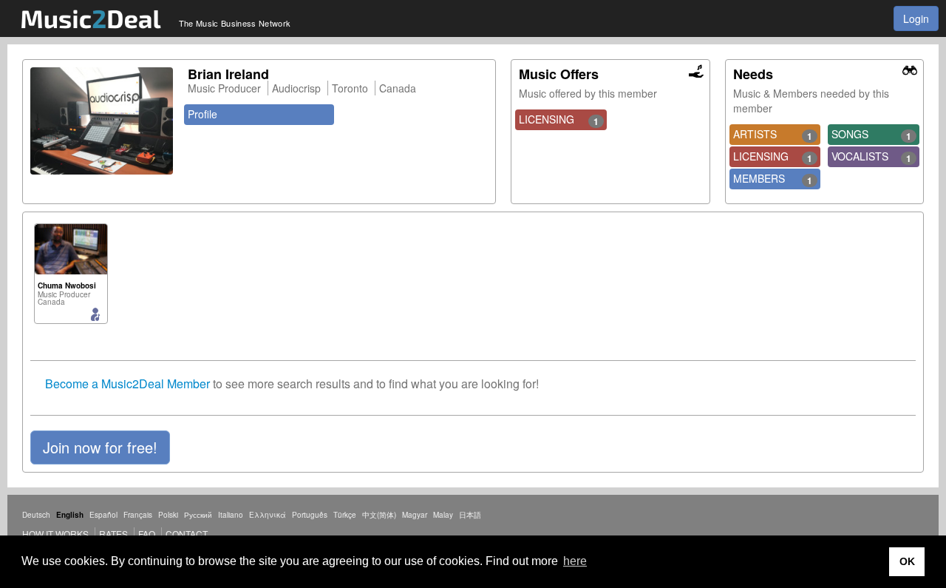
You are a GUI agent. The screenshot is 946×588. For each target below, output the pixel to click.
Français (137, 515)
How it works (55, 533)
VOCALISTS (871, 157)
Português (309, 515)
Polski (168, 515)
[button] (100, 447)
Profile (202, 114)
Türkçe (344, 515)
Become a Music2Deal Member (127, 383)
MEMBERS (773, 179)
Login (916, 18)
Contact (187, 533)
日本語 (470, 515)
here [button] (575, 561)
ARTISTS (773, 134)
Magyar (414, 515)
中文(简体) (379, 515)
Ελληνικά (267, 515)
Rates (113, 533)
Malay (443, 515)
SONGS (871, 134)
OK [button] (907, 561)
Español (103, 515)
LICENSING (559, 120)
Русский (198, 515)
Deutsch (36, 515)
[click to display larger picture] (101, 121)
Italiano (230, 515)
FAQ (146, 533)
